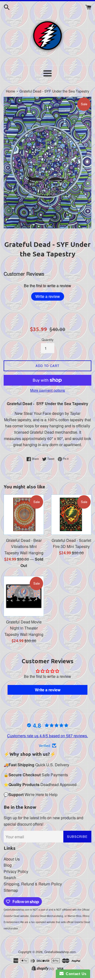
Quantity (47, 339)
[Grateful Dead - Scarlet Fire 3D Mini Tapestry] (71, 514)
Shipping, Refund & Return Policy (33, 884)
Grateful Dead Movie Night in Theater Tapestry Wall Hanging (23, 628)
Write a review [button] (47, 690)
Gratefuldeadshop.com (60, 951)
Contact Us (75, 974)
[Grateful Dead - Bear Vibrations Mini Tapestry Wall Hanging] (24, 514)
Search (10, 877)
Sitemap (11, 890)
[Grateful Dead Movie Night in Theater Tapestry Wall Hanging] (24, 596)
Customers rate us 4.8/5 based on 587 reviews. (47, 735)
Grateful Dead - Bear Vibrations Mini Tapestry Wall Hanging (23, 546)
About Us (12, 859)
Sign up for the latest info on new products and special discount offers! (43, 821)
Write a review (47, 296)
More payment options (47, 390)
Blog (8, 865)
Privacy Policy (16, 871)
